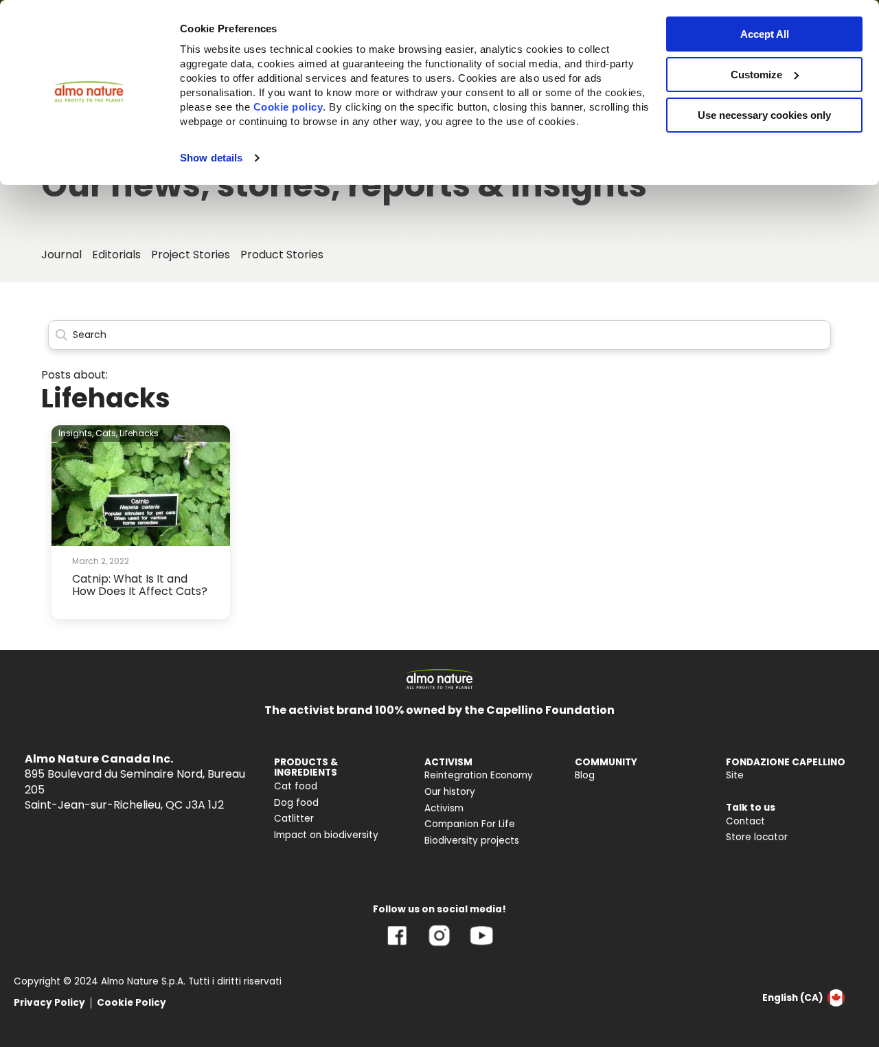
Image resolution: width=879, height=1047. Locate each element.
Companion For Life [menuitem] (469, 824)
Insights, (75, 433)
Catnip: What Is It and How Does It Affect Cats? (139, 585)
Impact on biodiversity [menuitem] (326, 835)
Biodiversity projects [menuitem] (471, 840)
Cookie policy (288, 107)
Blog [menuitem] (585, 775)
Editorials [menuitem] (116, 254)
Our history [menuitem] (449, 791)
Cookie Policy (131, 1002)
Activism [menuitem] (444, 808)
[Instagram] (439, 945)
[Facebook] (397, 945)
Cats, (106, 433)
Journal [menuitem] (61, 254)
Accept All (764, 34)
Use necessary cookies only (764, 115)
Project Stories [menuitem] (190, 254)
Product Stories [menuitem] (281, 254)
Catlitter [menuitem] (294, 818)
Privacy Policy (49, 1002)
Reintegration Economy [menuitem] (478, 775)
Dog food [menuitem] (296, 802)
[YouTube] (481, 945)
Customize (756, 74)
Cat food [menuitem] (295, 786)
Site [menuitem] (735, 775)
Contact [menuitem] (745, 821)
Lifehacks (139, 433)
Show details (211, 158)
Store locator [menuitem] (757, 837)
